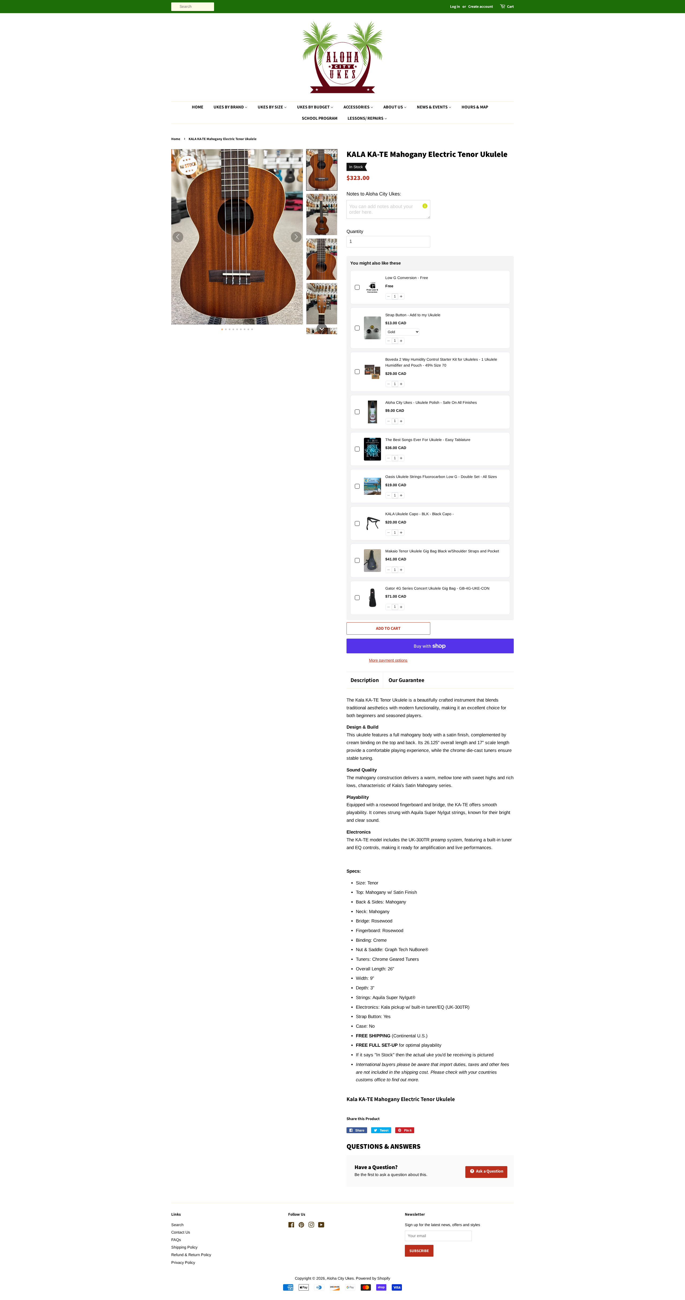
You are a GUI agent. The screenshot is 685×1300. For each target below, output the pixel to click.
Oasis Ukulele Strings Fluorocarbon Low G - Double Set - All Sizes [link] (441, 476)
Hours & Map (475, 107)
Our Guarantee (406, 680)
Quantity (355, 231)
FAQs (176, 1240)
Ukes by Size (271, 107)
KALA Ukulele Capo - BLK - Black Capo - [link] (419, 514)
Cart (510, 6)
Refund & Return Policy (191, 1255)
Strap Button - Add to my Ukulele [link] (412, 315)
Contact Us (180, 1232)
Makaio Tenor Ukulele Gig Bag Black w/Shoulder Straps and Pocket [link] (442, 551)
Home (197, 107)
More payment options (388, 660)
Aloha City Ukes (340, 1278)
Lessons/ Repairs (366, 118)
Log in (455, 6)
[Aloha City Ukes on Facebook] (291, 1226)
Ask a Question (489, 1171)
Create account (480, 6)
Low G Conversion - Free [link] (406, 278)
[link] (372, 287)
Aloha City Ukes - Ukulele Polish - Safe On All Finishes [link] (431, 402)
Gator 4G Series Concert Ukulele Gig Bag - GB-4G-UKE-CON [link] (437, 588)
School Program (319, 118)
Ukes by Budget (313, 107)
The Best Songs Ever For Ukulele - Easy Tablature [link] (427, 440)
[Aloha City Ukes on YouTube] (321, 1226)
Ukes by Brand (229, 107)
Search (177, 1225)
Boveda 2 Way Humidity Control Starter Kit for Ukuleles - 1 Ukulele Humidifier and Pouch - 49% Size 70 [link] (441, 362)
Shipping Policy (184, 1247)
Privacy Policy (183, 1262)
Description (365, 680)
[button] (321, 170)
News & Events (432, 107)
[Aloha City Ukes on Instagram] (311, 1226)
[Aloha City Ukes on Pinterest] (301, 1226)
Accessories (357, 107)
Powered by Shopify (373, 1278)
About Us (393, 107)
